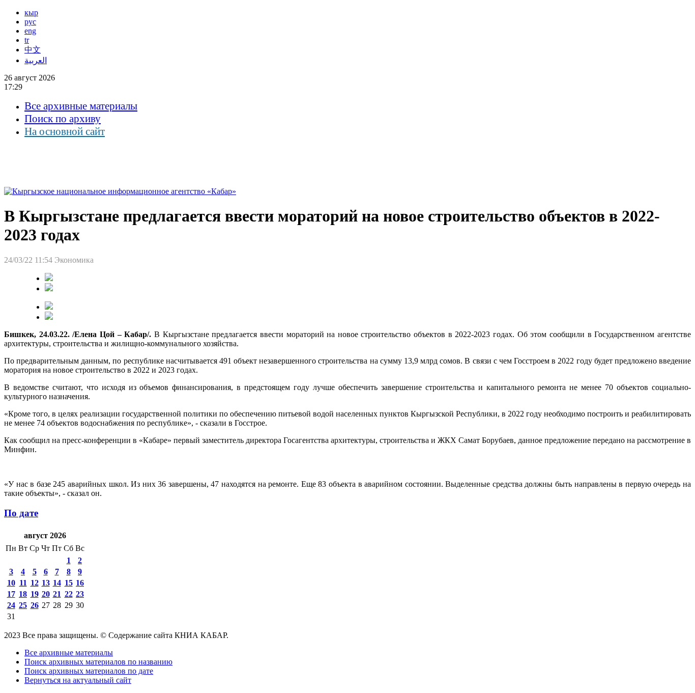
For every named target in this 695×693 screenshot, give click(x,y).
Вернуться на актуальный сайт (77, 680)
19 (35, 594)
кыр (31, 12)
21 (57, 594)
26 (35, 605)
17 (11, 594)
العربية (35, 60)
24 (11, 605)
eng (30, 30)
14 (57, 582)
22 (69, 594)
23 (80, 594)
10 (11, 582)
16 (80, 582)
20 (46, 594)
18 (23, 594)
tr (26, 40)
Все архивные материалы (80, 106)
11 (23, 582)
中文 (32, 49)
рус (30, 21)
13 (46, 582)
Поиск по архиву (62, 119)
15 (69, 582)
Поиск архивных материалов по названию (98, 661)
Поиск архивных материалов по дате (88, 671)
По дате (21, 513)
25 (23, 605)
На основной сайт (64, 131)
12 (35, 582)
